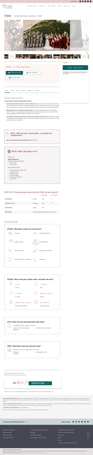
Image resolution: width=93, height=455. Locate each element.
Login (60, 440)
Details (37, 90)
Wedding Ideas (7, 432)
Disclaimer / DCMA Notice (38, 437)
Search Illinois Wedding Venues (25, 398)
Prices (24, 90)
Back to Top (88, 432)
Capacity (30, 90)
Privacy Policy (25, 452)
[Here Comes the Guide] (6, 5)
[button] (6, 35)
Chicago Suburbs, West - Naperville (70, 398)
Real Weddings (7, 435)
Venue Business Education (66, 430)
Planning (42, 6)
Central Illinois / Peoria (28, 400)
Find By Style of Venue (54, 400)
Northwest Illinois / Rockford (15, 400)
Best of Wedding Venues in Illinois (28, 403)
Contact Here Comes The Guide (67, 442)
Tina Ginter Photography (76, 49)
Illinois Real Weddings (23, 407)
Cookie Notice (32, 452)
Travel (59, 6)
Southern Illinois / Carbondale (41, 400)
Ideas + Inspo (51, 6)
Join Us (73, 6)
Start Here (74, 1)
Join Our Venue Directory (66, 432)
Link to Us (61, 435)
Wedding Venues (32, 6)
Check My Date (38, 383)
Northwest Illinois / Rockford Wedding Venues (41, 391)
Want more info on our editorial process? (15, 375)
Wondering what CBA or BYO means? (14, 373)
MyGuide (33, 432)
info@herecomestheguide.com (41, 409)
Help (59, 437)
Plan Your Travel (8, 437)
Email (7, 90)
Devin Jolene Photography (30, 49)
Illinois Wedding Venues (21, 391)
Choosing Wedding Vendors (39, 430)
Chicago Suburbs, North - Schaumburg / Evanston (49, 398)
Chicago (35, 398)
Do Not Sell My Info (41, 452)
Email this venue (75, 68)
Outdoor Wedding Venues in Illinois (67, 400)
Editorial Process (36, 435)
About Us (66, 6)
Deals (18, 90)
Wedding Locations (9, 430)
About (12, 90)
